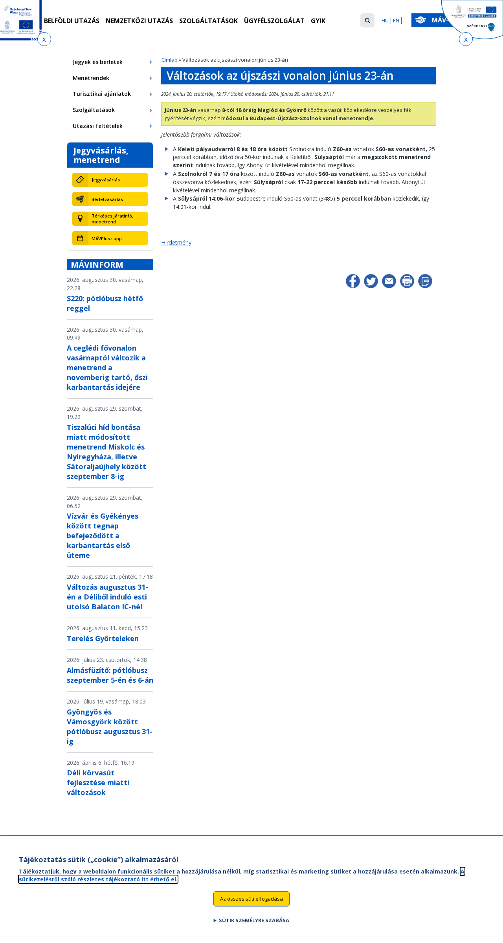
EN (396, 20)
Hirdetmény (176, 242)
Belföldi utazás (71, 20)
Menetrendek (91, 78)
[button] (367, 20)
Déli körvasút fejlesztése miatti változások (98, 782)
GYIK (318, 20)
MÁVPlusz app (107, 238)
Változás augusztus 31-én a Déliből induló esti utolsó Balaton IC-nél (107, 596)
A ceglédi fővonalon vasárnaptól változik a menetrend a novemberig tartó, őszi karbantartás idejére (107, 367)
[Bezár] (44, 39)
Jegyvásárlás (106, 180)
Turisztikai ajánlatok (102, 93)
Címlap (170, 59)
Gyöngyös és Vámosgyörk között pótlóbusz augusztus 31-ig (109, 726)
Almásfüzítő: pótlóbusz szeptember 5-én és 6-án (110, 675)
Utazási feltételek (98, 126)
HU (385, 20)
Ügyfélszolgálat (274, 20)
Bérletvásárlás (107, 199)
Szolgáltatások (208, 20)
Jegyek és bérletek (98, 62)
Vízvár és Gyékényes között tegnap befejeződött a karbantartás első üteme (102, 535)
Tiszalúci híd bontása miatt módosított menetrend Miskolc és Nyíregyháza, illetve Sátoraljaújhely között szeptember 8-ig (106, 451)
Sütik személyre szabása (254, 919)
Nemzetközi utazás (139, 20)
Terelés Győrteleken (103, 638)
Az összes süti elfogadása (251, 898)
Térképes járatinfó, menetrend (112, 219)
